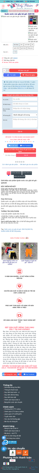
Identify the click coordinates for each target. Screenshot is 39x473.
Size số (5, 52)
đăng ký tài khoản (21, 86)
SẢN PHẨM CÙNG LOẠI (19, 238)
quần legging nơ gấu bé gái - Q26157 (28, 261)
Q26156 (29, 229)
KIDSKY (15, 58)
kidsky (19, 231)
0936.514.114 (22, 88)
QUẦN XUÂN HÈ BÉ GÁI (8, 231)
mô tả (8, 172)
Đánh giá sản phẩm (19, 176)
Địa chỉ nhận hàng (6, 109)
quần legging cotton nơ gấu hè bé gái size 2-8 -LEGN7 (10, 262)
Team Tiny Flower (34, 468)
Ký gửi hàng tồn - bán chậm (11, 374)
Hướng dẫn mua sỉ (16, 172)
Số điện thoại (6, 104)
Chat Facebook (26, 146)
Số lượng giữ (6, 115)
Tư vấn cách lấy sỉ (15, 145)
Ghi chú (5, 120)
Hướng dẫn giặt (27, 172)
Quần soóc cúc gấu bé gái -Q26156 (15, 229)
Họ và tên (5, 99)
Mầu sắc (5, 44)
